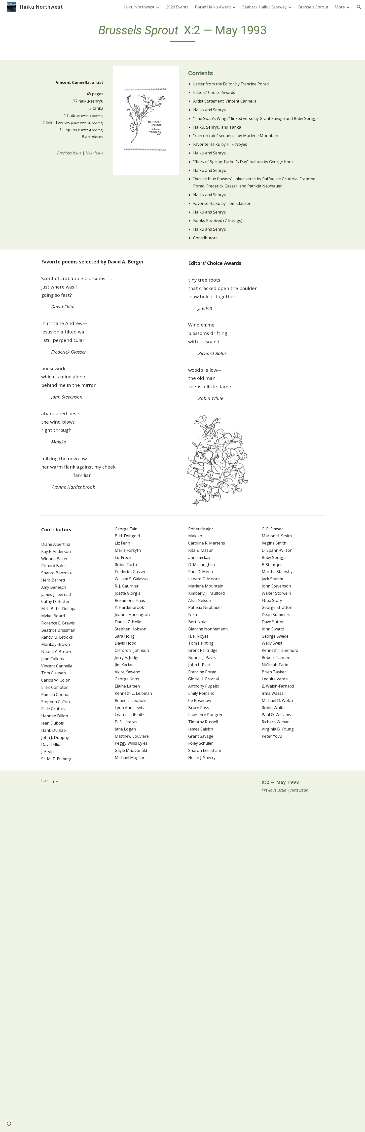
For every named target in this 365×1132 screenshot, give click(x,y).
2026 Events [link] (177, 7)
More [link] (340, 7)
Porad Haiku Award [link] (213, 7)
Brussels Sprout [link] (313, 7)
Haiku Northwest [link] (138, 7)
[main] (182, 32)
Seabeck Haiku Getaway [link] (264, 7)
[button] (359, 7)
